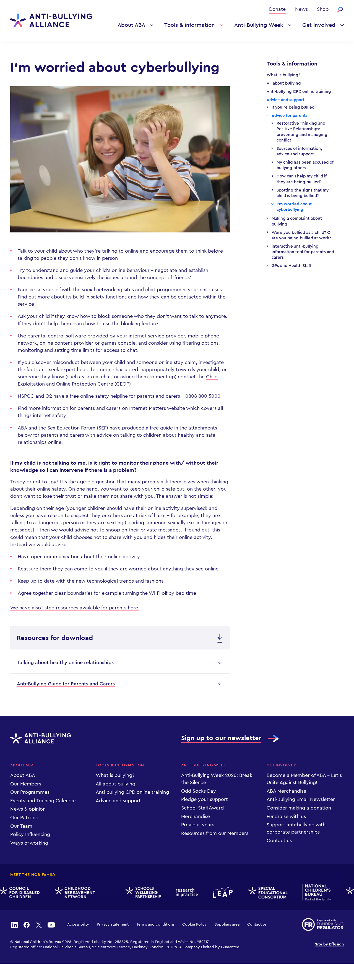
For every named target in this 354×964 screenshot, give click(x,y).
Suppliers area (227, 924)
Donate (277, 9)
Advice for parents (290, 116)
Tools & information (189, 25)
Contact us (279, 840)
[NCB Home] (311, 892)
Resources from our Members (214, 833)
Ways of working (29, 842)
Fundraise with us (286, 816)
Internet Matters (148, 408)
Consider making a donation (299, 807)
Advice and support (285, 100)
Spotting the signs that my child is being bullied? (303, 193)
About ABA (131, 25)
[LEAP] (217, 892)
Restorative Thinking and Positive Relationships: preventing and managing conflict (302, 131)
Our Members (25, 783)
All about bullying (284, 83)
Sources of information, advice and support (299, 151)
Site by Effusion (329, 944)
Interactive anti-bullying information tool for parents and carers (303, 252)
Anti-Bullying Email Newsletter (301, 799)
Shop (323, 9)
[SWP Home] (137, 892)
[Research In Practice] (181, 892)
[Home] (51, 20)
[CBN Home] (69, 892)
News (301, 9)
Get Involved (318, 25)
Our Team (21, 826)
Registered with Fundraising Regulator (323, 924)
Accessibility (78, 924)
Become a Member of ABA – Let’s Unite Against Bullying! (304, 779)
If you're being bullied (293, 107)
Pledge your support (204, 799)
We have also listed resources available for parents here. (74, 607)
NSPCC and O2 (35, 396)
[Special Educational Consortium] (262, 892)
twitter (39, 924)
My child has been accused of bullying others (305, 165)
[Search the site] (340, 10)
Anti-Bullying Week (258, 25)
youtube (51, 924)
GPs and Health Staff (291, 266)
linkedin (14, 924)
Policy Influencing (30, 834)
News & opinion (28, 808)
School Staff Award (202, 807)
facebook (26, 924)
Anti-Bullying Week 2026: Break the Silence (216, 779)
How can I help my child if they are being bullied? (302, 179)
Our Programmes (30, 792)
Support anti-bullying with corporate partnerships (296, 828)
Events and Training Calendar (43, 800)
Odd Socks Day (198, 791)
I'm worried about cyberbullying (294, 207)
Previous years (197, 824)
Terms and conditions (155, 924)
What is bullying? (283, 75)
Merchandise (195, 816)
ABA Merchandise (286, 791)
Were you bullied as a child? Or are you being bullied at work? (302, 235)
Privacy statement (113, 924)
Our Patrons (24, 817)
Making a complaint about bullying (297, 221)
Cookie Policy (194, 924)
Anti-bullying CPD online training (299, 92)
